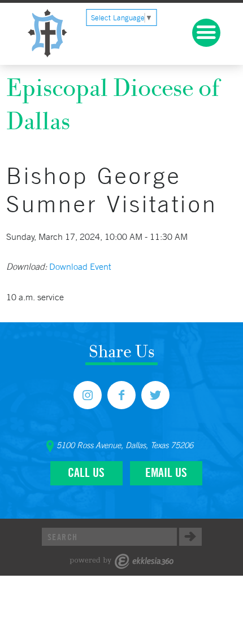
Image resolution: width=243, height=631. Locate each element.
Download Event (80, 266)
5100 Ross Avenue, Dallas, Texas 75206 (125, 445)
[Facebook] (121, 395)
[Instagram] (87, 395)
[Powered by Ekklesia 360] (122, 561)
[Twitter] (155, 395)
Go (190, 537)
